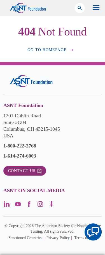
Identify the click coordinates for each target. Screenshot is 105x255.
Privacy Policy (58, 238)
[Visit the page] (6, 206)
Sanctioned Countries (25, 238)
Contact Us (22, 171)
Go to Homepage (47, 50)
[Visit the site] (31, 81)
